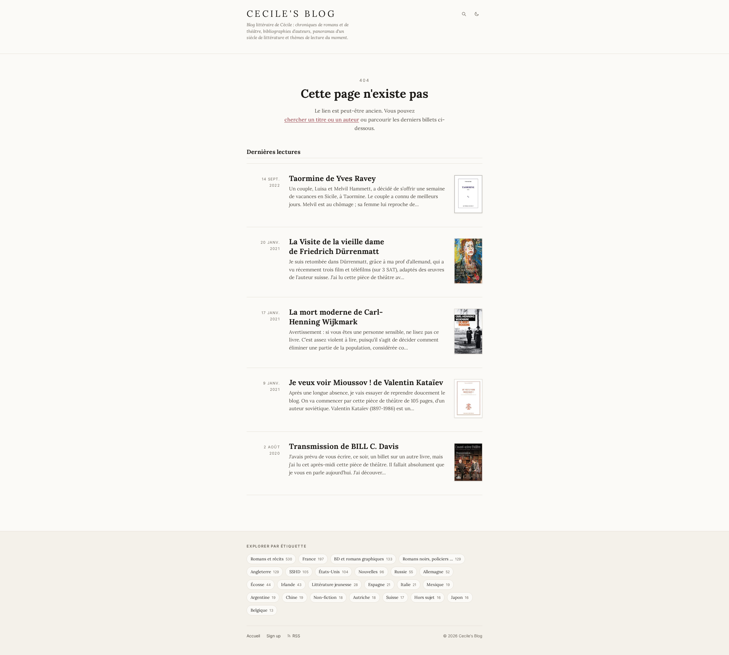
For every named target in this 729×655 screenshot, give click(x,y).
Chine (294, 597)
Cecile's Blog (291, 13)
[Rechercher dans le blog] (464, 14)
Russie (403, 571)
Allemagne (436, 571)
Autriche (364, 597)
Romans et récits (271, 559)
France (313, 559)
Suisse (395, 597)
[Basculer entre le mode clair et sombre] (477, 14)
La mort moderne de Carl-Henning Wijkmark (336, 316)
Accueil (253, 635)
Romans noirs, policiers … (432, 559)
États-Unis (333, 571)
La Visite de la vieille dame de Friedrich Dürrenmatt (336, 246)
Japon (460, 597)
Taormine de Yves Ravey (332, 178)
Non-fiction (328, 597)
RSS (296, 635)
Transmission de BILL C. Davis (344, 446)
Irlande (291, 584)
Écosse (261, 584)
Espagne (379, 584)
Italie (408, 584)
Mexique (438, 584)
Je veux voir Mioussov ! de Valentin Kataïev (366, 382)
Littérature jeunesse (335, 584)
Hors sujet (427, 597)
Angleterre (265, 571)
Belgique (262, 610)
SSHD (298, 571)
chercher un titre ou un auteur (321, 119)
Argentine (263, 597)
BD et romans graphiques (363, 559)
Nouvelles (371, 571)
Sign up (274, 635)
